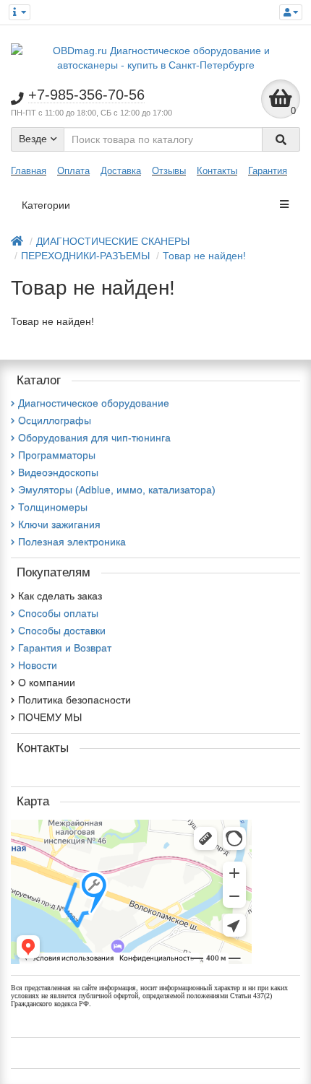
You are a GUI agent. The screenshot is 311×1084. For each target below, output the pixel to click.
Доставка (121, 170)
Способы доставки (62, 630)
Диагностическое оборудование (93, 403)
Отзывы (169, 170)
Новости (37, 665)
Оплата (73, 170)
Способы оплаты (58, 613)
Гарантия (267, 170)
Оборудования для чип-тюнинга (94, 437)
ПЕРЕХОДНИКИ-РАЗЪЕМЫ (85, 255)
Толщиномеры (53, 507)
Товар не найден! (204, 255)
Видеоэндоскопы (58, 472)
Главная (28, 170)
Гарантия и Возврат (64, 648)
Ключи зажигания (59, 524)
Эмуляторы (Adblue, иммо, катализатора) (117, 489)
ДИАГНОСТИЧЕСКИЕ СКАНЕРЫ (112, 241)
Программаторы (56, 455)
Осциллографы (54, 420)
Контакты (217, 170)
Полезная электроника (72, 541)
